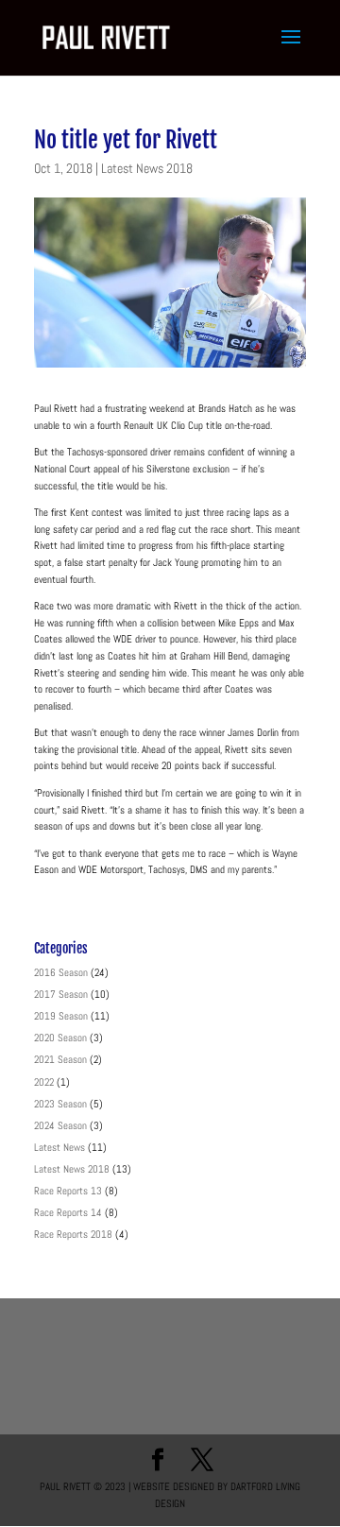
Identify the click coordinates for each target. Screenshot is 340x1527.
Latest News (59, 1147)
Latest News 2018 (147, 168)
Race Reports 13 (68, 1190)
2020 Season (60, 1037)
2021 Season (60, 1059)
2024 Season (60, 1125)
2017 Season (61, 994)
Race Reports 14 (68, 1212)
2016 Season (61, 972)
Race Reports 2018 (73, 1234)
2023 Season (60, 1103)
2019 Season (61, 1015)
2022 (44, 1082)
